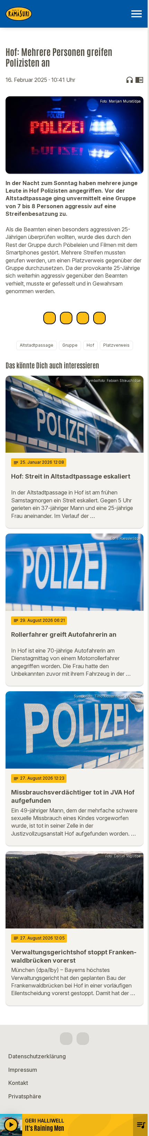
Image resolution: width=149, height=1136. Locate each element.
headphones (129, 80)
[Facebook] (66, 1038)
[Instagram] (82, 1038)
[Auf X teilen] (66, 318)
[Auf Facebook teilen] (49, 318)
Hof (90, 345)
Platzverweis (116, 345)
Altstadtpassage (36, 345)
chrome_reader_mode (139, 80)
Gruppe (70, 345)
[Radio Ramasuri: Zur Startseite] (66, 14)
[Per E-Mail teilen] (99, 318)
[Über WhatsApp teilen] (82, 318)
